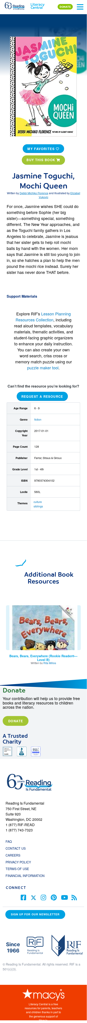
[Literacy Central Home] (37, 5)
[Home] (17, 5)
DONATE (65, 6)
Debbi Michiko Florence (34, 193)
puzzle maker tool (43, 367)
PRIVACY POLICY (18, 862)
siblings (38, 506)
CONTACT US (17, 848)
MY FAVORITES (41, 148)
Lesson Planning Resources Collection (43, 317)
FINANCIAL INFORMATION (25, 875)
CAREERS (13, 855)
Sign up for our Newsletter (35, 914)
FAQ (9, 841)
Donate (15, 721)
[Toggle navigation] (80, 7)
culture (38, 502)
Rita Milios (49, 663)
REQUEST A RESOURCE (42, 396)
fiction (37, 419)
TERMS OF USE (19, 869)
